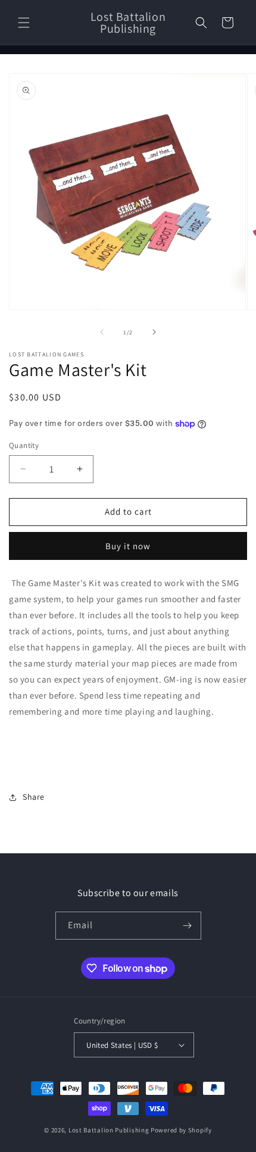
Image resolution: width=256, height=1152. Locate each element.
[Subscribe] (187, 926)
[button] (24, 23)
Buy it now (128, 546)
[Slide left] (102, 332)
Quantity (24, 445)
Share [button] (34, 796)
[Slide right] (154, 332)
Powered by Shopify (181, 1130)
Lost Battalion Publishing (108, 1130)
